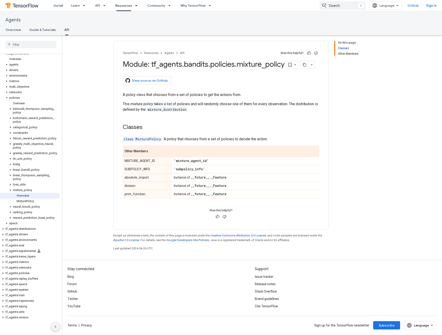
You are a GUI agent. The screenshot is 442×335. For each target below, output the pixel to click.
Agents (13, 20)
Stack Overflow (266, 291)
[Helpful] (308, 53)
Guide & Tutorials (42, 30)
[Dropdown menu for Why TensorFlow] (211, 5)
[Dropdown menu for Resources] (137, 5)
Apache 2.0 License (126, 240)
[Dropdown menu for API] (105, 5)
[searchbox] (31, 44)
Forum (72, 284)
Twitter (72, 299)
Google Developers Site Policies (187, 240)
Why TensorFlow (193, 5)
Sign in (431, 5)
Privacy (86, 325)
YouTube (74, 306)
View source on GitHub (150, 80)
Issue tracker (264, 276)
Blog (70, 276)
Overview (13, 30)
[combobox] (343, 5)
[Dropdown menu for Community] (170, 5)
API (97, 5)
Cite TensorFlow (266, 306)
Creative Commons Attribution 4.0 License (238, 235)
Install (58, 5)
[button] (30, 64)
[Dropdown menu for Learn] (85, 5)
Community (156, 5)
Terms (72, 325)
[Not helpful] (315, 53)
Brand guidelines (267, 299)
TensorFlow (130, 53)
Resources (123, 5)
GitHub (413, 5)
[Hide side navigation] (55, 326)
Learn (75, 5)
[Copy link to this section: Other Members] (152, 151)
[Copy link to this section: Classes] (147, 127)
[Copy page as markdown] (304, 65)
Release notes (265, 284)
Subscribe (387, 325)
